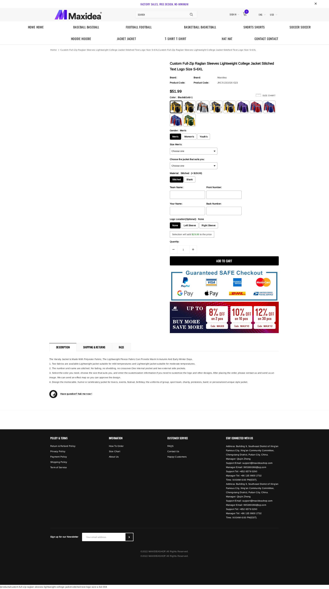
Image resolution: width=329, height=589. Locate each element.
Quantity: (174, 241)
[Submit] (129, 537)
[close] (316, 4)
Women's (189, 136)
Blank (190, 179)
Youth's (204, 136)
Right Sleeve (209, 225)
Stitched (176, 179)
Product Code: (177, 82)
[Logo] (78, 14)
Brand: (173, 77)
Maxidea (222, 77)
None (175, 225)
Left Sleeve (190, 225)
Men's (175, 136)
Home (53, 50)
